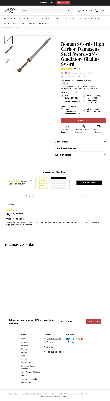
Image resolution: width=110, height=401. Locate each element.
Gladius (16, 28)
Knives (22, 18)
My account (26, 382)
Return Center (27, 363)
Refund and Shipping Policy (74, 394)
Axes (34, 18)
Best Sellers (92, 18)
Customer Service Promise (29, 367)
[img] (11, 210)
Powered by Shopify (61, 396)
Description (61, 141)
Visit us (24, 352)
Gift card (24, 349)
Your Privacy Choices (30, 372)
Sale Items (61, 18)
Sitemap (24, 375)
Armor (46, 18)
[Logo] (11, 10)
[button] (67, 69)
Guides (24, 359)
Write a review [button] (89, 183)
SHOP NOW (63, 3)
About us (25, 342)
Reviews (24, 345)
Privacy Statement (92, 394)
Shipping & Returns (65, 148)
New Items (76, 18)
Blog (23, 356)
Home (2, 28)
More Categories (39, 24)
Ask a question (63, 155)
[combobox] (47, 10)
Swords (8, 18)
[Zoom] (34, 55)
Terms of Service (46, 396)
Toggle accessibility (29, 379)
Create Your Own (14, 24)
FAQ (23, 339)
